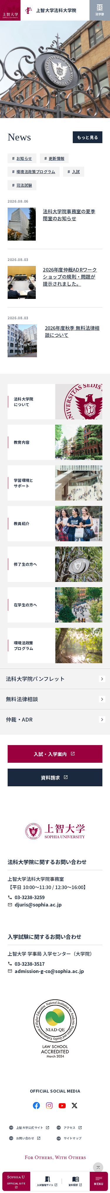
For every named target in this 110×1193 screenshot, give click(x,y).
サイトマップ (73, 1138)
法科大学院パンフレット (35, 678)
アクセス (70, 1127)
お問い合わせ (25, 1138)
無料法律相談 (22, 699)
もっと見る (87, 137)
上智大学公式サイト (29, 1127)
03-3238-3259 (30, 897)
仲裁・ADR (19, 719)
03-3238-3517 (30, 963)
